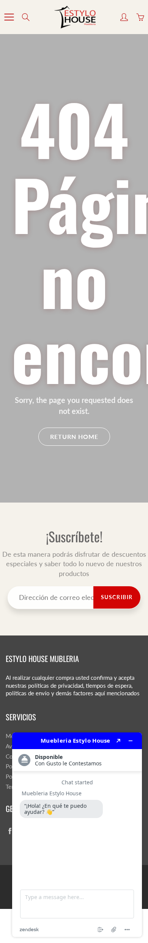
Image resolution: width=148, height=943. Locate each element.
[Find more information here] (77, 834)
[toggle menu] (9, 17)
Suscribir (117, 597)
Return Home (74, 436)
